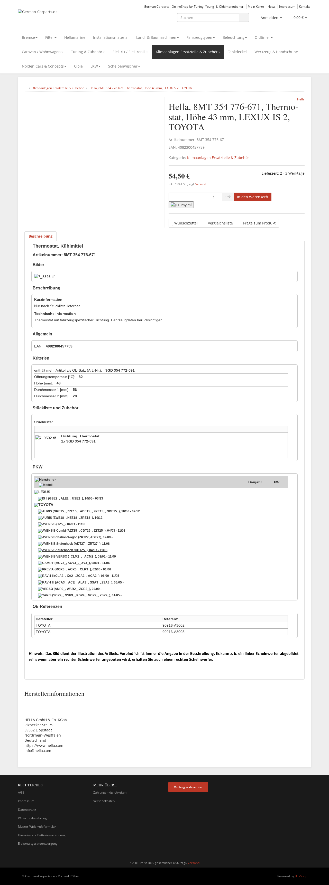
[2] (181, 204)
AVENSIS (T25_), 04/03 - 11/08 (63, 524)
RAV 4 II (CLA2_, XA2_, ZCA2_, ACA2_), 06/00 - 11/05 (80, 576)
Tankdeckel (237, 51)
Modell (47, 485)
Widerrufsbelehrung (32, 818)
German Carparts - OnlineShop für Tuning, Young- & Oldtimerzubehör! (194, 6)
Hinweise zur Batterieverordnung (42, 835)
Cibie (78, 66)
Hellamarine (74, 37)
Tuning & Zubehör (86, 51)
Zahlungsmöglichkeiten (109, 792)
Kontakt (304, 6)
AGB (21, 792)
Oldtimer (262, 37)
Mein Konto (256, 6)
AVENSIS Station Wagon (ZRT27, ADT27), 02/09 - (77, 537)
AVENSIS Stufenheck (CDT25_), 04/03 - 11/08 (74, 550)
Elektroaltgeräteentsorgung (38, 843)
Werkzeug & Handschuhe (276, 51)
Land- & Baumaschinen (156, 37)
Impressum (287, 6)
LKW (94, 66)
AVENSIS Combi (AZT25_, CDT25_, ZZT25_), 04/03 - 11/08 (83, 530)
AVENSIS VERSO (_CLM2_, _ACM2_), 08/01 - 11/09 (79, 556)
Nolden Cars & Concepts (43, 66)
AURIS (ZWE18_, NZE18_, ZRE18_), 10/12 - (73, 518)
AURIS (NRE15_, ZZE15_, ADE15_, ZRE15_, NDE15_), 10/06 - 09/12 (91, 511)
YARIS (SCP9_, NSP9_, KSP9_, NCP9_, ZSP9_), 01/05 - (82, 595)
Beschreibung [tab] (40, 236)
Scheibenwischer (123, 66)
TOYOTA (45, 505)
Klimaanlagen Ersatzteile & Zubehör (187, 51)
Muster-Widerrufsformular (37, 826)
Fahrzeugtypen (199, 37)
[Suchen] (244, 17)
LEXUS (44, 492)
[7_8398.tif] (44, 276)
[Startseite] (25, 88)
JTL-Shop (301, 876)
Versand (200, 184)
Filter (49, 37)
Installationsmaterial (111, 37)
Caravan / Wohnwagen (41, 51)
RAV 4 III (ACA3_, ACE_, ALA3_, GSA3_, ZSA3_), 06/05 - (83, 582)
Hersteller (47, 479)
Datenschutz (27, 809)
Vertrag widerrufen (188, 787)
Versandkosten (104, 801)
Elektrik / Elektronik (129, 51)
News (272, 6)
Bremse (28, 37)
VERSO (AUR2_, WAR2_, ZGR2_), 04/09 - (72, 589)
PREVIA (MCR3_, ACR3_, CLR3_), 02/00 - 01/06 (76, 569)
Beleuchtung (233, 37)
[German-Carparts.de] (64, 17)
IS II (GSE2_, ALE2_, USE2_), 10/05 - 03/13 (72, 498)
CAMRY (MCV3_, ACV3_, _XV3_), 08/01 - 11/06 (76, 563)
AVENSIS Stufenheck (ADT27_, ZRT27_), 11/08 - (77, 543)
